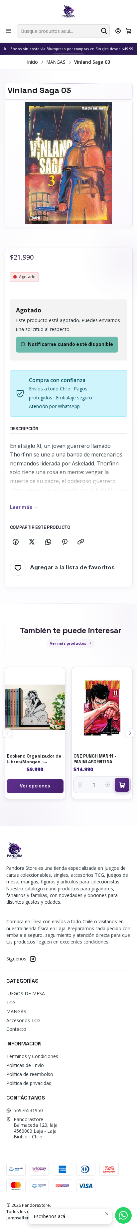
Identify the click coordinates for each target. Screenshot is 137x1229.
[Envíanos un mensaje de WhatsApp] (123, 1215)
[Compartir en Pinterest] (64, 542)
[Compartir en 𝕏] (32, 542)
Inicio (32, 62)
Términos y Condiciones (32, 1056)
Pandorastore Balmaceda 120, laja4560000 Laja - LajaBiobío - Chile (36, 1128)
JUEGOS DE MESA (25, 993)
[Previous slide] (7, 733)
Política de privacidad (29, 1083)
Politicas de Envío (25, 1065)
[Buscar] (104, 31)
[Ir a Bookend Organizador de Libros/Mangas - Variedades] (35, 707)
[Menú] (8, 31)
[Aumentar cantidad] (108, 785)
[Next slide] (130, 733)
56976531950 (28, 1110)
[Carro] (128, 31)
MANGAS (56, 62)
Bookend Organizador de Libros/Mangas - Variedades (34, 759)
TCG (11, 1002)
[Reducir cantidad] (80, 785)
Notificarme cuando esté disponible (70, 344)
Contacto (16, 1029)
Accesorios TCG (23, 1020)
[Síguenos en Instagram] (32, 958)
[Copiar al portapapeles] (80, 542)
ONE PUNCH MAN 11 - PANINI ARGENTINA (94, 759)
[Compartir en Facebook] (15, 542)
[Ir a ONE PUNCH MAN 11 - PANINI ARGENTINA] (102, 707)
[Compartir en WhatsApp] (48, 542)
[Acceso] (118, 31)
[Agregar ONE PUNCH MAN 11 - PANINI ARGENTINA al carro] (122, 785)
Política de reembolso (29, 1074)
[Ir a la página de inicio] (68, 11)
